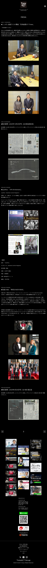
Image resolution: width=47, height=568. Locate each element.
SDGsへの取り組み (23, 544)
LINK (23, 553)
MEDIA (23, 17)
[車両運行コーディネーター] (35, 483)
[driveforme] (23, 454)
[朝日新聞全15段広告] (23, 419)
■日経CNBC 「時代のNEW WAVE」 (13, 289)
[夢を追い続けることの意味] (11, 447)
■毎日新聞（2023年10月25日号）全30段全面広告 (17, 124)
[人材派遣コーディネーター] (35, 494)
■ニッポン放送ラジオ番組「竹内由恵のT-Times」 (17, 24)
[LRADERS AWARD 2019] (11, 456)
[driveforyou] (23, 477)
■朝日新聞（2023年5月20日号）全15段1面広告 (16, 390)
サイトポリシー (23, 551)
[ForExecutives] (35, 471)
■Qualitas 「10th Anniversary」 (11, 189)
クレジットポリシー (23, 549)
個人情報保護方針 (23, 546)
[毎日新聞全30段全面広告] (23, 154)
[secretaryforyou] (23, 489)
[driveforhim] (11, 460)
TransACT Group (23, 560)
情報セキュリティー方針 (23, 547)
